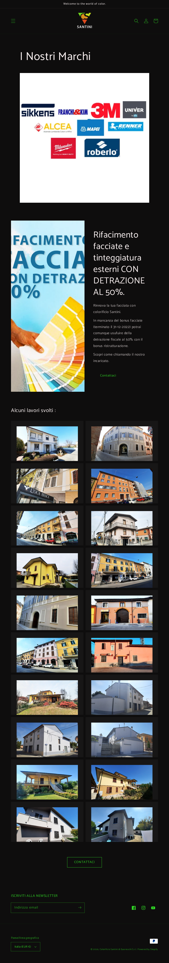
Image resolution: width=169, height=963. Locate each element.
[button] (13, 21)
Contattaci (108, 375)
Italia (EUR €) (23, 946)
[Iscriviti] (79, 907)
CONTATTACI (84, 862)
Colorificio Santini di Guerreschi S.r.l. (118, 949)
